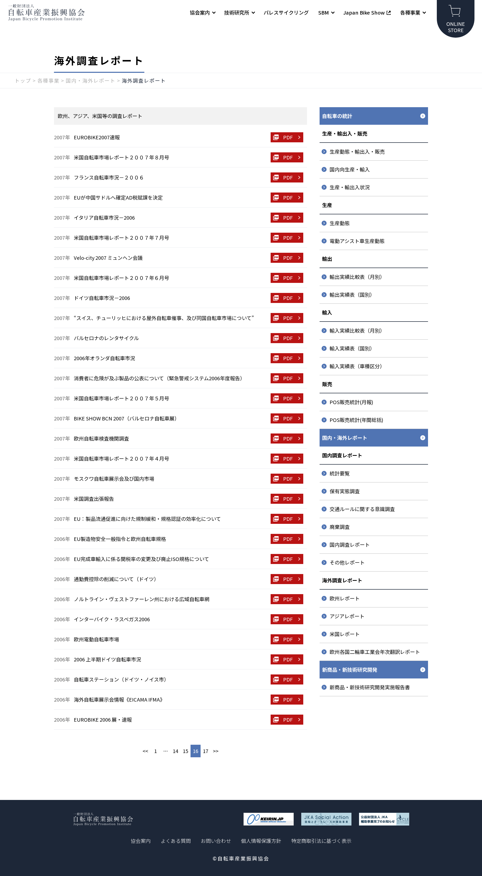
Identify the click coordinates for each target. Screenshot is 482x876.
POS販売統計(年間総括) (356, 419)
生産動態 (340, 223)
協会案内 (141, 840)
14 (175, 751)
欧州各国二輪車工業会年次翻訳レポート (375, 651)
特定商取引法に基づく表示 (321, 840)
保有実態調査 (345, 491)
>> (215, 751)
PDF (288, 137)
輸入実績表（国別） (352, 348)
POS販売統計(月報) (351, 402)
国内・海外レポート (344, 437)
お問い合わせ (216, 840)
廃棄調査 (340, 526)
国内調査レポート (350, 544)
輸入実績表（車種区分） (357, 366)
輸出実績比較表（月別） (357, 276)
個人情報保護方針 (261, 840)
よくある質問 (176, 840)
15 (185, 751)
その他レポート (347, 562)
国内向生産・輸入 (350, 169)
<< (145, 751)
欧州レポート (345, 598)
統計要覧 (340, 473)
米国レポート (345, 634)
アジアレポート (347, 616)
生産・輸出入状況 (350, 187)
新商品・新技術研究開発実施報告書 (370, 687)
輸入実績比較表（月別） (357, 330)
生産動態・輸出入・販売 (357, 151)
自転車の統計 (337, 115)
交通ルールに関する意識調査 (362, 509)
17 (205, 751)
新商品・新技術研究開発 (349, 669)
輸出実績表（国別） (352, 294)
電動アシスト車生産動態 (357, 240)
